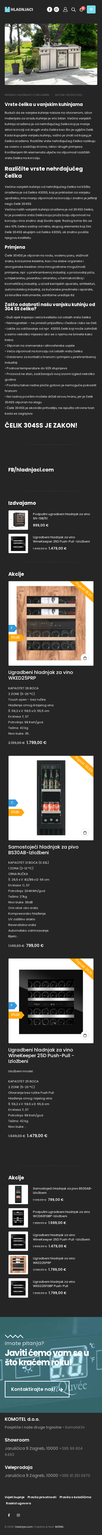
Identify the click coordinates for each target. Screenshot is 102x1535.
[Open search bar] (73, 9)
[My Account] (65, 9)
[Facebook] (49, 9)
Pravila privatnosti (42, 1497)
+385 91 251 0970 (74, 1475)
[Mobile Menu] (91, 9)
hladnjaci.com (24, 1527)
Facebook (8, 1515)
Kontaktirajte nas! (33, 1389)
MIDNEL (59, 1527)
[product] (18, 520)
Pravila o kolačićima (75, 1497)
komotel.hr (75, 1427)
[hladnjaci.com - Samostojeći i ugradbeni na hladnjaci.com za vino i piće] (14, 9)
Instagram (18, 1515)
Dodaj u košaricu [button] (85, 658)
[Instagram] (56, 9)
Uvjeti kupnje (14, 1497)
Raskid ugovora (18, 1503)
